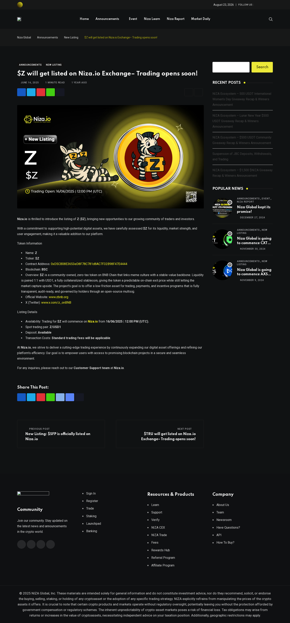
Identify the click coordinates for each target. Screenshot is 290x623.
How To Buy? (225, 542)
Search (262, 67)
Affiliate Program (162, 565)
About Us (222, 505)
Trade (90, 508)
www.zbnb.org (58, 297)
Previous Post (39, 429)
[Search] (271, 19)
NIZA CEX (158, 527)
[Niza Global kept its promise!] (222, 208)
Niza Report (175, 19)
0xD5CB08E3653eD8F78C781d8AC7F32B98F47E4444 (88, 264)
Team (220, 512)
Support (156, 512)
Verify (155, 520)
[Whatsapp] (50, 92)
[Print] (198, 92)
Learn (155, 505)
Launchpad (93, 523)
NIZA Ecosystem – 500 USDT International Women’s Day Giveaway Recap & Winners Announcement (241, 99)
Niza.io (92, 321)
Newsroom (224, 520)
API (219, 535)
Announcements (107, 19)
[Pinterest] (40, 92)
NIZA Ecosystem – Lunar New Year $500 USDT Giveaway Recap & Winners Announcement (240, 121)
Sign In (91, 493)
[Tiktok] (60, 92)
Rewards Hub (160, 550)
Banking (91, 531)
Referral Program (163, 558)
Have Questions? (228, 527)
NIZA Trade (159, 535)
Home (84, 19)
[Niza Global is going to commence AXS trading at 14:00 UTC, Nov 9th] (222, 270)
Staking (91, 516)
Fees (154, 542)
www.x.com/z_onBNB (56, 302)
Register (92, 501)
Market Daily (200, 19)
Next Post (185, 429)
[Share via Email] (188, 92)
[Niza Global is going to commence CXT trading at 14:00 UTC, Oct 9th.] (222, 239)
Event (133, 19)
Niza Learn (152, 19)
